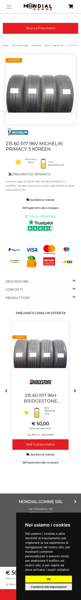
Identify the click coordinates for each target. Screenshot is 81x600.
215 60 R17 (36, 45)
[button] (6, 390)
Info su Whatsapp (42, 216)
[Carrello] (70, 7)
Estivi (47, 45)
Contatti (14, 289)
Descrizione (17, 281)
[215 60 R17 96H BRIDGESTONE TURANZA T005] (40, 349)
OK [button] (49, 579)
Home (5, 45)
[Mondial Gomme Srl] (38, 7)
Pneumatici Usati (20, 45)
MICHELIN (58, 45)
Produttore (18, 298)
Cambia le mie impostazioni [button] (48, 586)
